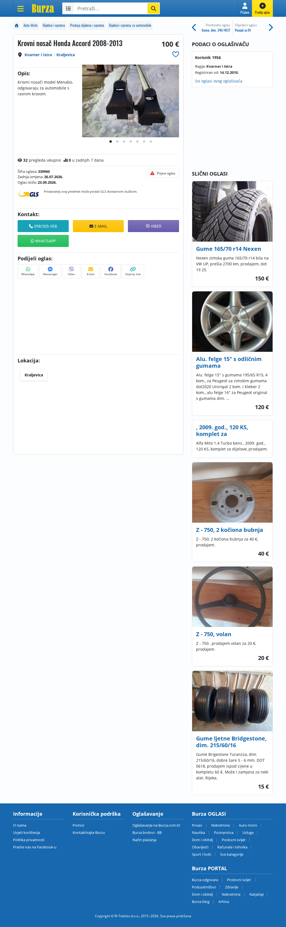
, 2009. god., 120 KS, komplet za (222, 430)
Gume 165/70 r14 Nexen (228, 249)
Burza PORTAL (209, 868)
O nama (19, 825)
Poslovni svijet (234, 839)
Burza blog (200, 901)
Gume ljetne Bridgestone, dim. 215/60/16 (231, 742)
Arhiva (223, 901)
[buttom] (175, 54)
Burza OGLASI (209, 813)
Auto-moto (248, 825)
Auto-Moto (30, 25)
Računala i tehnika (232, 847)
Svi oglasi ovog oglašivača (218, 81)
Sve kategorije (231, 854)
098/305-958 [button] (45, 226)
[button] (244, 8)
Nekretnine (220, 825)
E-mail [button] (100, 226)
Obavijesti (200, 847)
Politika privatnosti (28, 839)
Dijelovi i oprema (54, 25)
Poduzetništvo (204, 887)
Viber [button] (155, 226)
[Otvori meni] (20, 8)
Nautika (198, 832)
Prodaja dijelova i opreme (87, 25)
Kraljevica (65, 54)
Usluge (248, 832)
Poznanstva (223, 832)
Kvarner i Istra (38, 54)
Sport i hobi (201, 854)
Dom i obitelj (202, 839)
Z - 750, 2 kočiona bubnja (229, 530)
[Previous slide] (91, 101)
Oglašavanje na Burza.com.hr (156, 825)
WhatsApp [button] (45, 241)
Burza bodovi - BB (147, 832)
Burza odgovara (205, 879)
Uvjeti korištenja (26, 832)
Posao (197, 825)
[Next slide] (170, 101)
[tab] (110, 141)
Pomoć (78, 825)
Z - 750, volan (213, 634)
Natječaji (256, 894)
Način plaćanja (144, 839)
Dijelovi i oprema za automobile (130, 25)
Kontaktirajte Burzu (89, 832)
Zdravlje (231, 887)
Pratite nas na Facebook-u (34, 847)
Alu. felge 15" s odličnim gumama (229, 362)
